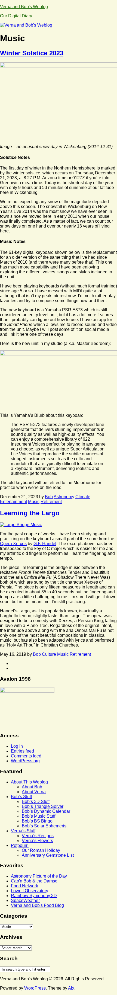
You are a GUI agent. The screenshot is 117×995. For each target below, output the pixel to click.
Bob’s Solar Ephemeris (44, 826)
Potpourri (20, 845)
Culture (49, 654)
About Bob (32, 787)
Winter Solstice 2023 (31, 53)
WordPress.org (25, 761)
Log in (17, 746)
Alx (71, 988)
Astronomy (64, 496)
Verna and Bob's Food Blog (37, 905)
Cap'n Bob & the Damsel (35, 881)
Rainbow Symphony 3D (34, 895)
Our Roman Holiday (41, 850)
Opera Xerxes (13, 543)
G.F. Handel (44, 543)
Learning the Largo (30, 513)
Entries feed (22, 751)
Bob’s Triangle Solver (42, 806)
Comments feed (26, 756)
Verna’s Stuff (23, 830)
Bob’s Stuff (21, 796)
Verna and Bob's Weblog (24, 6)
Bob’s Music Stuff (38, 816)
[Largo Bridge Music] (21, 524)
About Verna (34, 791)
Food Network (24, 886)
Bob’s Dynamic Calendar (46, 811)
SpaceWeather (25, 900)
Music (33, 501)
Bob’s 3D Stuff (36, 801)
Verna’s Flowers (37, 840)
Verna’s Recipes (38, 835)
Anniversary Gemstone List (48, 855)
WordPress (35, 988)
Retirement (51, 501)
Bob (49, 496)
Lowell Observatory (29, 890)
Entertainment (13, 501)
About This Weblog (29, 782)
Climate (82, 496)
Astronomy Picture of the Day (39, 876)
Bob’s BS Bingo (37, 821)
